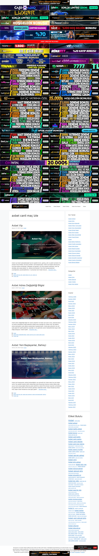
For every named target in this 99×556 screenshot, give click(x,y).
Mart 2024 (71, 331)
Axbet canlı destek (75, 442)
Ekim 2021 (71, 398)
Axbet (84, 206)
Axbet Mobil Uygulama (78, 484)
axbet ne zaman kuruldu (72, 492)
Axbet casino (71, 447)
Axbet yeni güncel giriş (77, 518)
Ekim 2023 (71, 342)
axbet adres (77, 420)
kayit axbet (82, 537)
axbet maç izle (83, 481)
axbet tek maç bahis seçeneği (73, 506)
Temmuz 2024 (72, 322)
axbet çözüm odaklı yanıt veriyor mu (74, 522)
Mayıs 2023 (71, 354)
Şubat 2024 (71, 333)
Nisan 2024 (71, 329)
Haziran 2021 (71, 407)
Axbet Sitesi (79, 501)
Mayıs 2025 (71, 306)
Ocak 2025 (71, 310)
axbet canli (80, 433)
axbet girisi (71, 457)
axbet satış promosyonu (72, 501)
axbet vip (35, 274)
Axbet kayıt (71, 479)
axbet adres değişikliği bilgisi (19, 334)
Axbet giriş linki (71, 464)
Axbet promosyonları (75, 499)
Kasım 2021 (71, 395)
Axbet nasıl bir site (74, 490)
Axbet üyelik (83, 522)
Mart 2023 (71, 359)
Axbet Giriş (48, 206)
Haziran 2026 (72, 299)
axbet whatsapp (80, 512)
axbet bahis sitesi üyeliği (72, 431)
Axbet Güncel (81, 466)
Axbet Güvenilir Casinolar (75, 258)
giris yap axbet (78, 535)
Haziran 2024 (72, 324)
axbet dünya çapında (72, 453)
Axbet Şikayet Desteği (74, 255)
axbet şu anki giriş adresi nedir (73, 530)
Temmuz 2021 (72, 405)
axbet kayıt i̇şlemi (78, 478)
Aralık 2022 (71, 365)
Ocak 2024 (71, 336)
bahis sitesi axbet (72, 531)
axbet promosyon (80, 497)
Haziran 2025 (72, 303)
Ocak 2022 (71, 391)
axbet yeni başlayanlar (37, 394)
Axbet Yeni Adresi (76, 206)
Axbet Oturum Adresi (74, 253)
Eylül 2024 (71, 317)
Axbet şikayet (73, 526)
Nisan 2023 (71, 356)
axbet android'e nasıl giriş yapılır (74, 425)
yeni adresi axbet (73, 540)
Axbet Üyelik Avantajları (74, 244)
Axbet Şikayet (57, 206)
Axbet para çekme (72, 497)
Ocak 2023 (71, 363)
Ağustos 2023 (72, 347)
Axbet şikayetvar (74, 528)
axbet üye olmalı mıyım (72, 523)
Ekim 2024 (71, 315)
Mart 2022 (71, 386)
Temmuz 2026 (72, 296)
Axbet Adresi (71, 218)
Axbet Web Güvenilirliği (74, 235)
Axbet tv (71, 508)
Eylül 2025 (71, 301)
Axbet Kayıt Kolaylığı (73, 223)
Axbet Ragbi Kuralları (74, 248)
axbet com (82, 451)
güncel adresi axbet (73, 537)
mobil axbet (77, 538)
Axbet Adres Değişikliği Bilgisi (28, 285)
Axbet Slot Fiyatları (73, 232)
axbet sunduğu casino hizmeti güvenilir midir (76, 504)
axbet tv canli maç (79, 508)
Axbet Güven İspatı (73, 230)
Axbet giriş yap (81, 464)
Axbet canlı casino (74, 439)
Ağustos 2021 (72, 402)
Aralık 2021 (71, 393)
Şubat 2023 (71, 361)
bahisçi (44, 394)
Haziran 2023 (72, 352)
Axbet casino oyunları (75, 449)
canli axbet (80, 531)
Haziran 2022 (72, 379)
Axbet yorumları (78, 520)
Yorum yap (15, 276)
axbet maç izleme (72, 482)
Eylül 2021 (71, 400)
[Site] (24, 71)
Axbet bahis (83, 425)
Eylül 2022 (71, 372)
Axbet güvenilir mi (74, 475)
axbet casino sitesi (73, 451)
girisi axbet (71, 535)
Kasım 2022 (71, 368)
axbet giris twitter (79, 457)
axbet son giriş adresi (81, 502)
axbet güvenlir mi (72, 477)
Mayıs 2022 (71, 382)
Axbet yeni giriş (72, 516)
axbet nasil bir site (72, 488)
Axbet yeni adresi (80, 514)
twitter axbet (83, 538)
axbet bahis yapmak (81, 431)
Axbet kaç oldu (73, 481)
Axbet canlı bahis (74, 437)
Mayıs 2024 (71, 326)
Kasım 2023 (71, 340)
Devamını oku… (52, 270)
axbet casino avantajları (80, 447)
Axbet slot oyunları (72, 502)
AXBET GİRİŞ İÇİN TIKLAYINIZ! (49, 41)
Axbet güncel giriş (75, 471)
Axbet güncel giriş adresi (73, 473)
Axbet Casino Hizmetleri (74, 260)
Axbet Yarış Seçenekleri (74, 228)
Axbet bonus (72, 433)
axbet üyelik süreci (40, 334)
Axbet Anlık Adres (73, 246)
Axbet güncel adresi (75, 468)
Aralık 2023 (71, 338)
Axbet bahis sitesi (75, 429)
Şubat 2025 (71, 308)
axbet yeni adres (71, 514)
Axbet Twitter (66, 206)
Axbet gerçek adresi (76, 455)
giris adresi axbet (72, 533)
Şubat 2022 (71, 388)
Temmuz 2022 (72, 377)
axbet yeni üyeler (71, 520)
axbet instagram (81, 477)
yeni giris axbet (82, 540)
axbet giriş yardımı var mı (72, 466)
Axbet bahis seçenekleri (73, 426)
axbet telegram (83, 506)
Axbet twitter (79, 510)
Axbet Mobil (70, 484)
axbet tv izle (71, 510)
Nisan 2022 (71, 384)
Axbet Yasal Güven (73, 237)
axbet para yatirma (73, 494)
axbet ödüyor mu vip (27, 274)
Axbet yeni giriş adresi (82, 516)
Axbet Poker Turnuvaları (74, 225)
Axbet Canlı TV (71, 445)
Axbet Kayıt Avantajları (74, 251)
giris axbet (80, 533)
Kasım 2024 (71, 313)
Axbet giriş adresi (74, 462)
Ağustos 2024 (72, 319)
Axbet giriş (72, 460)
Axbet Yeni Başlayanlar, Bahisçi (29, 345)
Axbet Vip (17, 225)
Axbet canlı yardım (79, 445)
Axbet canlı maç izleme (76, 444)
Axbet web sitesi (71, 512)
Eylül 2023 (71, 345)
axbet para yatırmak (27, 394)
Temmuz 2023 (72, 349)
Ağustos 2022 (72, 375)
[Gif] (49, 98)
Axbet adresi (72, 423)
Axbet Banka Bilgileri (73, 262)
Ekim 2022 (71, 370)
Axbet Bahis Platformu (74, 241)
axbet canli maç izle (17, 274)
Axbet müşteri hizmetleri (74, 486)
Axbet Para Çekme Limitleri (74, 495)
